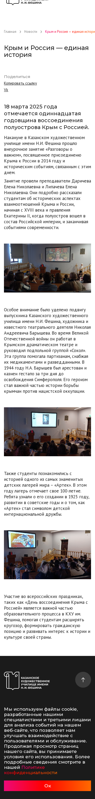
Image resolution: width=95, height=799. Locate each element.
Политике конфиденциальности (30, 770)
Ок (47, 785)
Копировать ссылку (20, 83)
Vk (6, 89)
